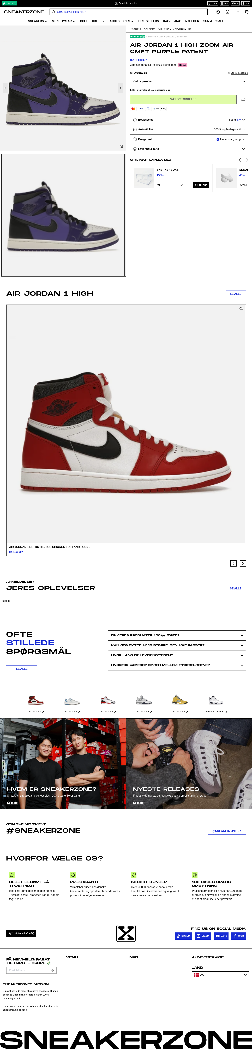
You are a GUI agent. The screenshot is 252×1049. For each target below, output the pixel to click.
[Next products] (243, 563)
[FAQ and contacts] (218, 12)
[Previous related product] (240, 160)
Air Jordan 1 (165, 29)
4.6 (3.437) (11, 3)
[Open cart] (246, 12)
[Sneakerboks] (144, 178)
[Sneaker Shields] (226, 178)
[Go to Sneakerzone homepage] (22, 12)
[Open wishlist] (237, 12)
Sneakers (136, 29)
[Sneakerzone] (125, 933)
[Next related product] (246, 160)
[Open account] (227, 12)
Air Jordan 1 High (183, 29)
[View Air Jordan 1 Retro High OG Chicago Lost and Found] (126, 424)
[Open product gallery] (63, 88)
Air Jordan (150, 29)
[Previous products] (233, 563)
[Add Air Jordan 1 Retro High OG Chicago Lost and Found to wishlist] (241, 308)
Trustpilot (5, 600)
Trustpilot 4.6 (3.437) (22, 933)
